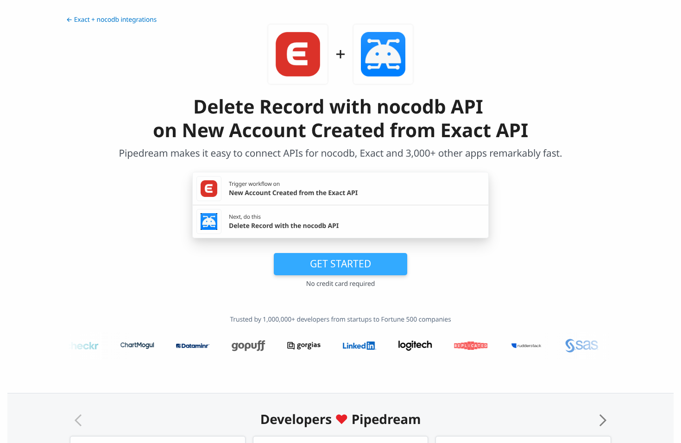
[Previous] (78, 420)
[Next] (603, 420)
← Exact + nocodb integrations (111, 19)
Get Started (340, 263)
